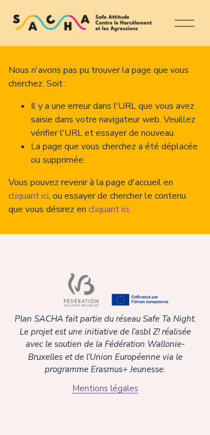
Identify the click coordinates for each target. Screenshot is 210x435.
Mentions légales (105, 388)
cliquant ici (28, 196)
